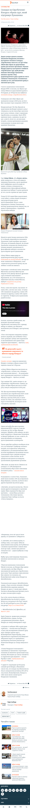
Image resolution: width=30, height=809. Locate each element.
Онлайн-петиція (6, 361)
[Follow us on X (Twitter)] (6, 790)
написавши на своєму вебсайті (11, 259)
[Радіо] (3, 807)
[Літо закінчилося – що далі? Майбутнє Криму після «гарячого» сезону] (6, 747)
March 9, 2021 (5, 611)
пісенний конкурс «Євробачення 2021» (13, 95)
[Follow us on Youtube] (9, 790)
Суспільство (5, 7)
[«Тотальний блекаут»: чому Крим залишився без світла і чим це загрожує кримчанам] (6, 766)
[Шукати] (26, 807)
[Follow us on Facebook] (2, 790)
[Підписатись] (2, 793)
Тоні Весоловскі (5, 19)
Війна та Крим (16, 735)
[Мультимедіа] (9, 807)
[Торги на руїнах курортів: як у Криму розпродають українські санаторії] (6, 727)
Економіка (15, 726)
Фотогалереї (15, 775)
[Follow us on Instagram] (17, 790)
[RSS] (20, 790)
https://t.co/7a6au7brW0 (16, 605)
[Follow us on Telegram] (13, 790)
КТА (15, 807)
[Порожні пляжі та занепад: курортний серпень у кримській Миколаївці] (6, 776)
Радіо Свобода (14, 19)
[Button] (11, 26)
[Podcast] (24, 790)
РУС (21, 807)
